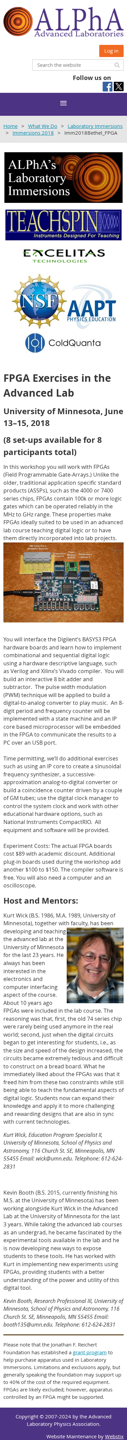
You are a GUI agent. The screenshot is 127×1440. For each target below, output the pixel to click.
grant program (90, 1352)
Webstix (114, 1436)
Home (10, 126)
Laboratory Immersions (95, 126)
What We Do (42, 126)
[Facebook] (107, 86)
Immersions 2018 (33, 132)
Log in (111, 50)
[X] (119, 86)
